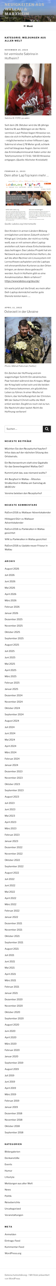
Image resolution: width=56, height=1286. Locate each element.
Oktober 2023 (12, 784)
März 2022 (10, 904)
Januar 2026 (11, 613)
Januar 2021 (11, 993)
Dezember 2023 (14, 771)
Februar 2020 (12, 1050)
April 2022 (10, 898)
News (8, 1189)
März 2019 (10, 1094)
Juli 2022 (9, 879)
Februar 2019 (12, 1100)
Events (8, 1164)
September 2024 (14, 714)
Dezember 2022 (13, 847)
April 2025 (10, 670)
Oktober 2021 (12, 936)
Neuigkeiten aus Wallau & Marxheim (24, 9)
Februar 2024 (12, 758)
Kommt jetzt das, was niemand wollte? (26, 472)
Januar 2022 (11, 917)
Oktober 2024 (12, 708)
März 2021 (10, 980)
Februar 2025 (12, 682)
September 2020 (14, 1018)
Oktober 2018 (12, 1126)
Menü (30, 26)
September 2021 (14, 942)
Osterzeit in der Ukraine (21, 311)
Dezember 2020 (14, 999)
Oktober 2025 (12, 632)
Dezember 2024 (14, 695)
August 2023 (12, 796)
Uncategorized (13, 1208)
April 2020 (10, 1037)
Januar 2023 (11, 841)
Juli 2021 (9, 955)
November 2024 (14, 701)
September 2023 (14, 790)
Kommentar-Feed (14, 1247)
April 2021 (10, 974)
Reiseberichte (12, 1202)
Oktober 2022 (12, 860)
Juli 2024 (10, 727)
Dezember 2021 (13, 923)
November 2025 (14, 625)
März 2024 (10, 752)
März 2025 (10, 676)
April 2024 (10, 746)
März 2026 (10, 600)
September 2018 (14, 1132)
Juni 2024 (10, 733)
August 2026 (12, 568)
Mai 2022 (10, 891)
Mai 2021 (10, 967)
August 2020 (12, 1024)
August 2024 (12, 720)
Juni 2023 (10, 809)
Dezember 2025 (14, 619)
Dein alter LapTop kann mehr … (26, 175)
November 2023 (14, 777)
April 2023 (10, 822)
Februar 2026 (12, 606)
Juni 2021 (10, 961)
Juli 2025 (10, 651)
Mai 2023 (10, 815)
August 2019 (12, 1069)
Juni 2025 (10, 657)
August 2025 (12, 644)
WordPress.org (13, 1253)
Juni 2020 (10, 1031)
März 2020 (10, 1043)
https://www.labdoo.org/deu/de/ (22, 281)
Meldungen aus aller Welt (19, 1183)
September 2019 (14, 1062)
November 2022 (14, 853)
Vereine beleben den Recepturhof (23, 493)
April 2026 (10, 594)
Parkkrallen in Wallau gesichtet (30, 539)
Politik (8, 1196)
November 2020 (14, 1005)
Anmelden (10, 1234)
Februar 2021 (12, 986)
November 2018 (13, 1119)
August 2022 (12, 872)
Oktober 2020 (12, 1012)
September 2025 (14, 638)
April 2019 (10, 1088)
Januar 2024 (11, 765)
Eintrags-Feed (12, 1240)
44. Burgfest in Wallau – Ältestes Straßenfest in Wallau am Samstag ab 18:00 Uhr (25, 483)
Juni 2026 (10, 581)
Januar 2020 (11, 1056)
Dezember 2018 (13, 1113)
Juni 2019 (10, 1081)
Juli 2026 (10, 575)
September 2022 (14, 866)
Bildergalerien (12, 1151)
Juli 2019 (9, 1075)
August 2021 (12, 948)
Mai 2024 (10, 739)
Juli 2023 (10, 803)
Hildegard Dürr (13, 518)
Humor (8, 1170)
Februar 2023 (12, 834)
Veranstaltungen (14, 1215)
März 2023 (10, 828)
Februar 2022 (12, 910)
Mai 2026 (10, 587)
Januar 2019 (11, 1107)
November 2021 (13, 929)
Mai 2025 (10, 663)
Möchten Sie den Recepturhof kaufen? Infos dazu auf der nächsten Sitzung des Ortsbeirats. (26, 452)
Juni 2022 (10, 885)
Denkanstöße (12, 1158)
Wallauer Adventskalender (36, 512)
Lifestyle (9, 1177)
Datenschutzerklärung (16, 1275)
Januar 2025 (11, 689)
